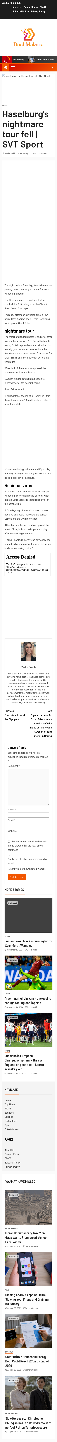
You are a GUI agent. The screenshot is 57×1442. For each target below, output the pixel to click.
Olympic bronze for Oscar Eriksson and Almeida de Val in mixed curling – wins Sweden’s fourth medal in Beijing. (40, 723)
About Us (17, 7)
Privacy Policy (38, 11)
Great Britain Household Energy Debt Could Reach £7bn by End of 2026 (27, 1361)
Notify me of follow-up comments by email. (27, 861)
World (8, 1108)
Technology (11, 1121)
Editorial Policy (21, 11)
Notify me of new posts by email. (28, 868)
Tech (7, 1290)
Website (12, 831)
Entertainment (12, 1129)
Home (8, 1100)
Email (11, 820)
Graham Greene (31, 1246)
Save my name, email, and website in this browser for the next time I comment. (28, 845)
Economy (9, 1112)
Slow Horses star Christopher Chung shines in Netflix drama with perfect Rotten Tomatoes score (28, 1422)
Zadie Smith (10, 153)
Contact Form (31, 7)
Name (12, 809)
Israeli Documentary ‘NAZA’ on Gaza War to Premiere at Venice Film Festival (26, 1237)
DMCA (43, 7)
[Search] (52, 68)
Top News (10, 1104)
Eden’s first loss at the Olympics (15, 715)
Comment (14, 766)
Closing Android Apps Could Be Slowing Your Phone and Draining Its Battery (27, 1299)
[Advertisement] (28, 190)
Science (9, 1116)
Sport (5, 105)
